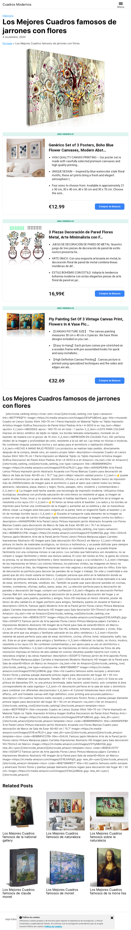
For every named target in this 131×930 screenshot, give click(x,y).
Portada (7, 43)
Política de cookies (53, 926)
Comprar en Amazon (109, 206)
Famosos (8, 15)
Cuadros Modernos (17, 4)
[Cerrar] (112, 918)
